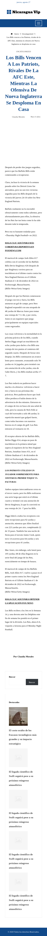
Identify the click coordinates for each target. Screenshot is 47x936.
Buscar (12, 677)
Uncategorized (23, 52)
